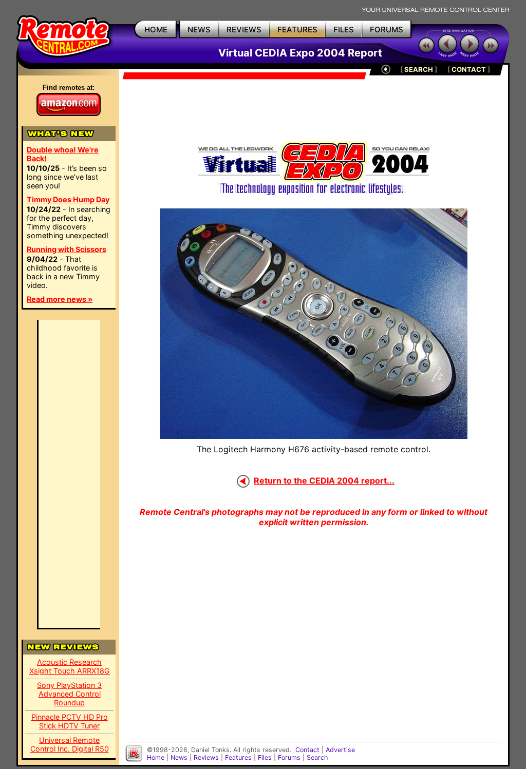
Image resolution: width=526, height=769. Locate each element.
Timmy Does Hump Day (68, 199)
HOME (155, 29)
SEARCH (418, 69)
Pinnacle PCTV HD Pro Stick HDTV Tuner (69, 721)
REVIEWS (244, 29)
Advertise (340, 750)
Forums (289, 757)
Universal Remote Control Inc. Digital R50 (69, 744)
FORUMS (386, 29)
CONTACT (469, 69)
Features (238, 757)
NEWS (199, 29)
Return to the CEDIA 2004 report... (324, 480)
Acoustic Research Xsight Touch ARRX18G (69, 666)
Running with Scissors (66, 249)
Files (265, 757)
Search (317, 757)
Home (155, 757)
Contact (307, 750)
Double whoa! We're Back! (63, 154)
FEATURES (297, 29)
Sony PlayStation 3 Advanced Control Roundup (69, 694)
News (179, 757)
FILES (343, 29)
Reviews (206, 757)
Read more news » (59, 299)
